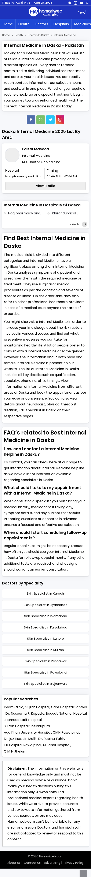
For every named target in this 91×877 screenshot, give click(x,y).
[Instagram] (75, 3)
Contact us (32, 863)
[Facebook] (31, 119)
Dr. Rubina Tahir (51, 738)
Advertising (52, 863)
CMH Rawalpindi (66, 732)
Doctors (41, 24)
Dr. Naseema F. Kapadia (24, 713)
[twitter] (86, 3)
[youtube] (81, 3)
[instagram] (60, 119)
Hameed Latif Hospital (23, 719)
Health (23, 24)
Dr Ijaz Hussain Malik (20, 738)
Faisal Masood (35, 149)
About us (14, 863)
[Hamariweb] (45, 12)
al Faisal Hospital (56, 745)
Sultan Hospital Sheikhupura (27, 726)
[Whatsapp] (40, 119)
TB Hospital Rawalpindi (22, 745)
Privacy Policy (74, 863)
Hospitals (61, 24)
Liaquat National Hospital (66, 713)
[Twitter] (50, 119)
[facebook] (70, 3)
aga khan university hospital (27, 732)
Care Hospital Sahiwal (69, 707)
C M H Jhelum (15, 751)
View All (75, 224)
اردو (83, 12)
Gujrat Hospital (37, 707)
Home (8, 24)
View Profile (45, 186)
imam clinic (13, 707)
